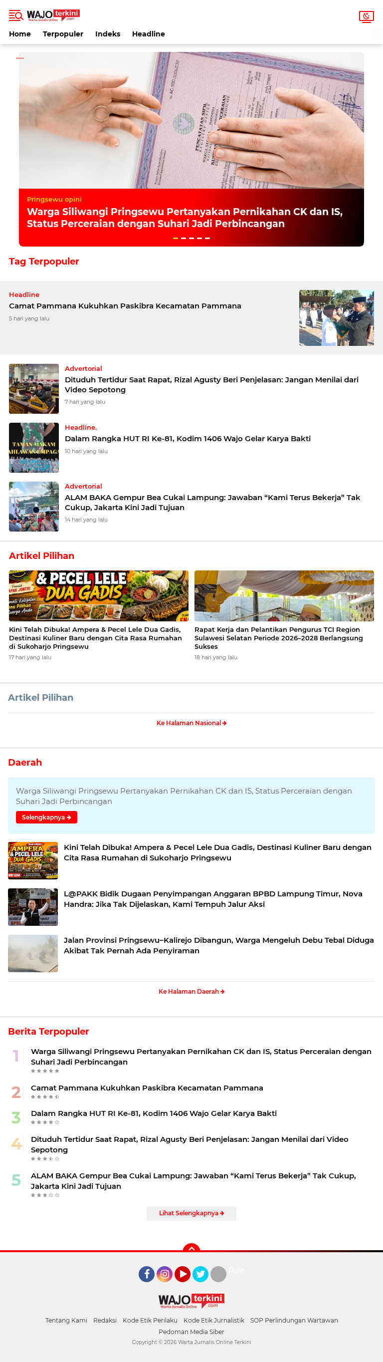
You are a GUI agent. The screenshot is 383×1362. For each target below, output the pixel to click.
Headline (148, 33)
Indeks (107, 33)
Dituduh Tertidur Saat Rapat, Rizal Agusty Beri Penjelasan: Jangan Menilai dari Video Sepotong (212, 384)
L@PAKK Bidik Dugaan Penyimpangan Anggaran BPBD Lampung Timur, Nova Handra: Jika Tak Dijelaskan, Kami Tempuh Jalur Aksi (213, 899)
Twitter (204, 1286)
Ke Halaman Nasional (189, 723)
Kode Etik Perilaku (150, 1320)
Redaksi (105, 1320)
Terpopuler (63, 33)
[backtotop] (191, 1252)
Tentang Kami (66, 1320)
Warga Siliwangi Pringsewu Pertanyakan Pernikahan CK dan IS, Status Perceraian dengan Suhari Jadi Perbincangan (185, 218)
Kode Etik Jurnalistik (214, 1320)
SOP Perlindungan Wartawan (294, 1320)
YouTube (189, 1286)
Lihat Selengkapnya (189, 1213)
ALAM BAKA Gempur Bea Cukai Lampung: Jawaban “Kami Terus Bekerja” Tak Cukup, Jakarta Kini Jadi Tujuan (213, 502)
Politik (239, 1270)
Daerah (25, 762)
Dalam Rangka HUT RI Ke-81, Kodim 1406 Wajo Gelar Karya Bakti (188, 438)
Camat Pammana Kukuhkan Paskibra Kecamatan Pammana (125, 305)
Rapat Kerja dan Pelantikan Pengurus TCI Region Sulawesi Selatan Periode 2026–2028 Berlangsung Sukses (278, 637)
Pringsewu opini (54, 199)
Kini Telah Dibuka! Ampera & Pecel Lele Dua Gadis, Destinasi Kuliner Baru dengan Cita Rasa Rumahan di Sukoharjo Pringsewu (95, 637)
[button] (175, 238)
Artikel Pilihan (40, 697)
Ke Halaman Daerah (189, 991)
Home (20, 33)
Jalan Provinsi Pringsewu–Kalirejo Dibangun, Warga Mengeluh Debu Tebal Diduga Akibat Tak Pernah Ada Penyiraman (219, 945)
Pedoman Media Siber (191, 1332)
